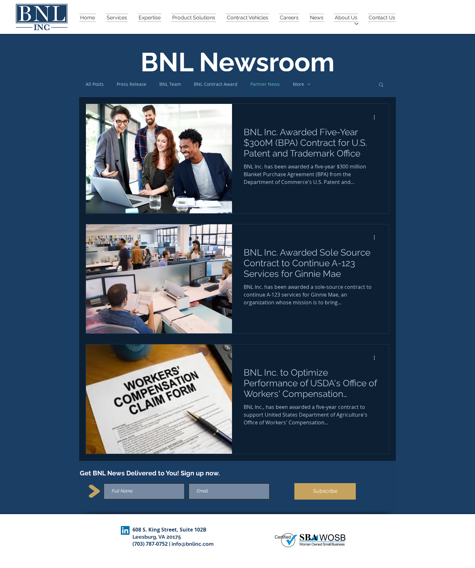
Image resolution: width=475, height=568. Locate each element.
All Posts (95, 84)
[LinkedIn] (125, 530)
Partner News (265, 84)
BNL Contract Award (216, 84)
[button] (346, 17)
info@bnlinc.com (193, 544)
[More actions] (376, 117)
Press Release (131, 84)
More (298, 84)
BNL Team (170, 84)
